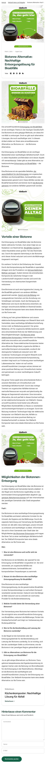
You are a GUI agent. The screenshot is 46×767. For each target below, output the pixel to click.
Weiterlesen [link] (9, 701)
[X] (14, 73)
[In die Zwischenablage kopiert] (23, 73)
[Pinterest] (17, 73)
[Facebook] (11, 73)
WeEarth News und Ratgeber (16, 2)
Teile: (6, 73)
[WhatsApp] (20, 73)
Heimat (4, 2)
